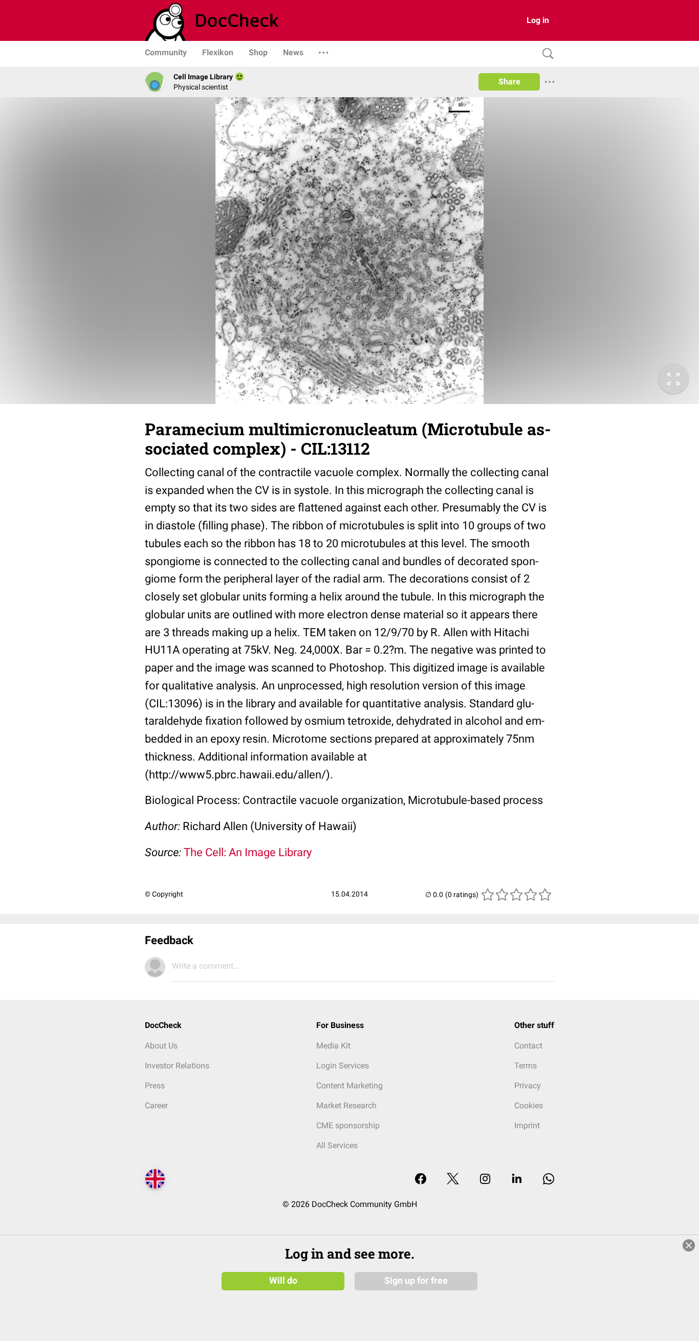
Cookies (528, 1105)
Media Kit (333, 1046)
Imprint (527, 1125)
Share (509, 81)
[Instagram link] (485, 1179)
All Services (337, 1145)
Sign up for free (416, 1281)
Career (156, 1105)
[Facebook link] (420, 1179)
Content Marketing (349, 1085)
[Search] (545, 54)
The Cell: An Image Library (248, 852)
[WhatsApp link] (548, 1179)
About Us (161, 1046)
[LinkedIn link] (516, 1179)
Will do (283, 1281)
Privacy (527, 1085)
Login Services (342, 1065)
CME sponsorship (348, 1125)
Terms (525, 1065)
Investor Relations (177, 1065)
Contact (528, 1046)
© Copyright (164, 894)
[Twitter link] (453, 1179)
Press (155, 1085)
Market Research (346, 1105)
